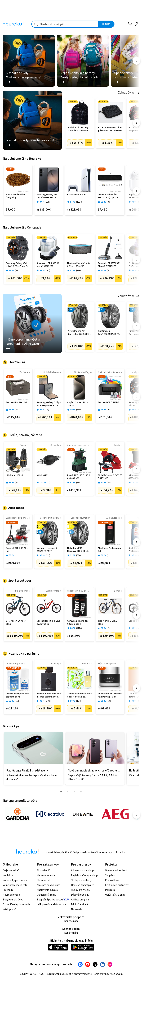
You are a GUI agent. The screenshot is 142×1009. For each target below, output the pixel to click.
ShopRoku (110, 875)
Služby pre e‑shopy (81, 880)
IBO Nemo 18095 (14, 475)
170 (48, 701)
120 (79, 202)
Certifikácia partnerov (116, 885)
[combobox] (65, 24)
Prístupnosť (9, 909)
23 (109, 482)
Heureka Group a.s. (55, 974)
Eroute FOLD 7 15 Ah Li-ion (17, 550)
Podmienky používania (15, 880)
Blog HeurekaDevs (13, 899)
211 (79, 628)
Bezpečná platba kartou (50, 899)
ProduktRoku (112, 880)
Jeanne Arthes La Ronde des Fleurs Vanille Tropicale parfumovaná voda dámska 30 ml (79, 695)
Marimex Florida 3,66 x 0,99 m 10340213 (78, 265)
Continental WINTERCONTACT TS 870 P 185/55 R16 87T (109, 333)
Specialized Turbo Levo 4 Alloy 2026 (48, 623)
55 (78, 409)
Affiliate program (80, 899)
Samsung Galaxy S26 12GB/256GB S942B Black (47, 196)
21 (47, 202)
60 (109, 701)
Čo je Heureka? (11, 870)
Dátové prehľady (80, 895)
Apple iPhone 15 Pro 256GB (77, 404)
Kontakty (8, 875)
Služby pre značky (80, 890)
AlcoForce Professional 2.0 (109, 550)
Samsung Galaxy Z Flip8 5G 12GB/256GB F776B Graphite (49, 404)
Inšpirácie (110, 890)
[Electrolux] (50, 814)
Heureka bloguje (11, 895)
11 (109, 555)
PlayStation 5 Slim (76, 194)
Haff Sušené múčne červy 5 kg (15, 196)
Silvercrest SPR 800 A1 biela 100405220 (48, 265)
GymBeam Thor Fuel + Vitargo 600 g (78, 623)
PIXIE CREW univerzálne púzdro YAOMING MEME (110, 129)
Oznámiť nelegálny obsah (16, 904)
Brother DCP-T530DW (108, 402)
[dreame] (83, 814)
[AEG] (115, 814)
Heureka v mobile (46, 875)
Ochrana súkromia (46, 895)
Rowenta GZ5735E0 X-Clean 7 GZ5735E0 (109, 265)
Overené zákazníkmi (116, 870)
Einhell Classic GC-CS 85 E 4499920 (110, 477)
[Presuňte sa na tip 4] (81, 791)
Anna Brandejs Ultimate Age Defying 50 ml (110, 695)
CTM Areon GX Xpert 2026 (16, 623)
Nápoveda (76, 909)
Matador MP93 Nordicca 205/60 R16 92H (77, 550)
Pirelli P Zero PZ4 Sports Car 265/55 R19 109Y (79, 333)
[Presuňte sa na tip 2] (67, 791)
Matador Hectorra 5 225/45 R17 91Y (47, 550)
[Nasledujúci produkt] (136, 123)
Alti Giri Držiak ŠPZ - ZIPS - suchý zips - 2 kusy (108, 196)
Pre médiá (8, 890)
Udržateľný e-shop (115, 895)
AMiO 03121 (42, 475)
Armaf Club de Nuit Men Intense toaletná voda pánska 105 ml (49, 695)
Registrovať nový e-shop (84, 875)
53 (78, 555)
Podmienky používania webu (108, 974)
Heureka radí (44, 880)
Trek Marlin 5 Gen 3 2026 (107, 623)
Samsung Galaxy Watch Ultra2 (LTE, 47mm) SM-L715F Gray (18, 265)
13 (78, 270)
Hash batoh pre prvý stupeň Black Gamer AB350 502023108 (78, 129)
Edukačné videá (79, 904)
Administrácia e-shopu (83, 870)
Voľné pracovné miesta (15, 885)
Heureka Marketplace (82, 885)
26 (47, 270)
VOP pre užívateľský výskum (52, 904)
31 (47, 555)
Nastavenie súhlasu (47, 890)
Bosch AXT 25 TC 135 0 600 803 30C (78, 477)
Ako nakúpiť (43, 870)
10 (78, 701)
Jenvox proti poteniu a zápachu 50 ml (17, 695)
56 (17, 701)
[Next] (136, 61)
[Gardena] (18, 814)
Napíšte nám (71, 921)
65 (17, 270)
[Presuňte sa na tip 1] (61, 791)
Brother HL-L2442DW (16, 402)
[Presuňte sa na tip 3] (74, 791)
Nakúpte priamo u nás (48, 885)
